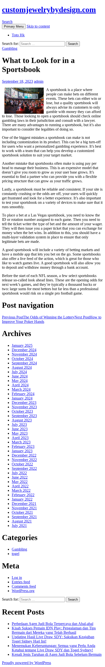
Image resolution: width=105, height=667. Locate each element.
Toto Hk (18, 35)
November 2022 (24, 460)
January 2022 (22, 499)
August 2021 (22, 521)
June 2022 (20, 477)
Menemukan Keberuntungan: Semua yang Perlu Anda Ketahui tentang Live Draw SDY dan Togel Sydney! (53, 648)
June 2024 (20, 376)
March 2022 (21, 490)
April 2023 (20, 438)
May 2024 (20, 381)
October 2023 (22, 411)
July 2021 (19, 525)
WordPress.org (23, 591)
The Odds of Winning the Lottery (38, 317)
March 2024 (21, 389)
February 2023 (23, 446)
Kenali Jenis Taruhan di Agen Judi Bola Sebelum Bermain (57, 654)
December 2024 (24, 350)
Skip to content (38, 26)
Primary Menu (14, 26)
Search (7, 22)
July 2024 (19, 372)
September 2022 (24, 468)
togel (15, 554)
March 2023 (21, 442)
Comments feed (24, 586)
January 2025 (22, 345)
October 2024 (22, 359)
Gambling (9, 48)
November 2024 (24, 354)
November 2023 (24, 407)
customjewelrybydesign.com (49, 9)
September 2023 (24, 416)
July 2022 (19, 473)
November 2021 (24, 508)
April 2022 (20, 486)
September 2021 (24, 517)
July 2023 (19, 424)
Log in (17, 577)
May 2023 (20, 433)
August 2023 (22, 420)
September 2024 (24, 363)
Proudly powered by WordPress (26, 663)
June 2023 (20, 429)
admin (38, 81)
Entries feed (21, 582)
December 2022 (24, 455)
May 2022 (20, 482)
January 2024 (22, 398)
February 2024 (23, 394)
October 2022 (22, 464)
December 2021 (24, 504)
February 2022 (23, 495)
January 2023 (22, 451)
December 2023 (24, 402)
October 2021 (22, 512)
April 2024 (20, 385)
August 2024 (22, 367)
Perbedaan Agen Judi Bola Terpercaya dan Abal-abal (52, 624)
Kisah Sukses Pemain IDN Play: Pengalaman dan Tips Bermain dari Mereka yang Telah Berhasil (54, 630)
